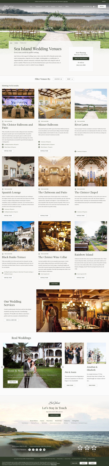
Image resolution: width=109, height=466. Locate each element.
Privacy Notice (53, 464)
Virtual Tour (8, 151)
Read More (13, 381)
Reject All (83, 463)
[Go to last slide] (28, 1)
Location (57, 79)
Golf (46, 6)
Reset (69, 79)
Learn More (65, 1)
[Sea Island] (8, 6)
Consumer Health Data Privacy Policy (47, 458)
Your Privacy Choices (76, 458)
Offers (67, 6)
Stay (31, 6)
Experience (39, 6)
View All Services (11, 320)
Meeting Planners (35, 423)
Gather (53, 6)
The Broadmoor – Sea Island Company (79, 423)
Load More (54, 283)
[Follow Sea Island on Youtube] (44, 449)
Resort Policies (34, 420)
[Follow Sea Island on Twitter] (33, 449)
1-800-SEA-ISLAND (46, 446)
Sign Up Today (54, 415)
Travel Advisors (25, 423)
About (60, 6)
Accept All (92, 463)
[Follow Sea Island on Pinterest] (40, 449)
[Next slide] (74, 1)
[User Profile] (94, 6)
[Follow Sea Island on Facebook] (29, 449)
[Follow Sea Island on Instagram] (37, 449)
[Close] (107, 463)
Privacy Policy (60, 458)
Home (11, 42)
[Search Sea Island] (91, 6)
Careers (42, 420)
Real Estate (44, 423)
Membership (58, 420)
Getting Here (75, 420)
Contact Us (67, 420)
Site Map (84, 458)
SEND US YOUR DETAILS (81, 58)
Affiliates (66, 423)
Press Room (50, 420)
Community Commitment (55, 423)
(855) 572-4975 (23, 446)
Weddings (16, 42)
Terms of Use (67, 458)
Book (101, 6)
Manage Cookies (75, 463)
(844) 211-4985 (86, 6)
